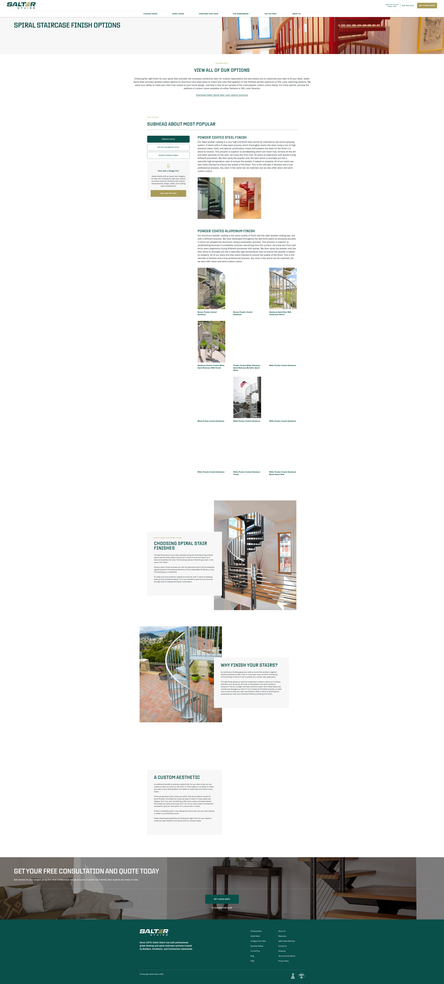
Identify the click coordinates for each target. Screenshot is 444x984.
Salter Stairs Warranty (286, 941)
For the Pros (270, 14)
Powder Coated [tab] (168, 139)
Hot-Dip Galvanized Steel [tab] (168, 147)
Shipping (281, 951)
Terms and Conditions (286, 956)
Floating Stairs (256, 931)
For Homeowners (240, 14)
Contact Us (282, 946)
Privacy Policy (283, 961)
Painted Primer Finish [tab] (168, 155)
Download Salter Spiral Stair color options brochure (222, 95)
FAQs (252, 961)
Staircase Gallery (257, 946)
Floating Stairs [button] (150, 14)
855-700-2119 (225, 907)
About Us (297, 14)
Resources (282, 936)
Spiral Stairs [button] (178, 14)
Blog (252, 956)
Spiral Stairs (255, 936)
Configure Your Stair (208, 14)
